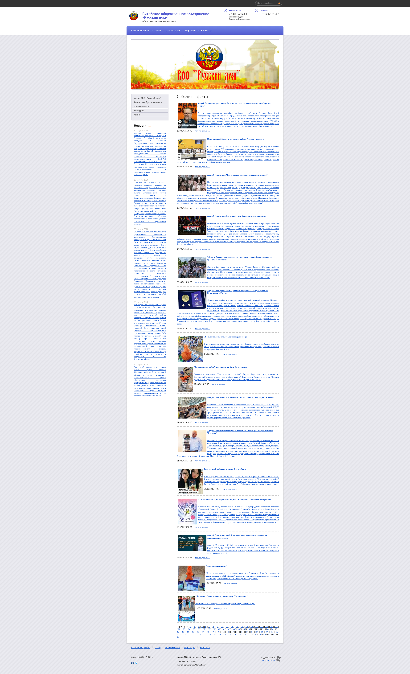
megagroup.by (268, 660)
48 (208, 632)
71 (220, 634)
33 (234, 629)
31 (224, 629)
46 (198, 632)
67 (200, 634)
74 (235, 634)
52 (227, 632)
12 (232, 626)
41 (273, 629)
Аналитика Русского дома (148, 102)
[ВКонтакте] (132, 663)
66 (195, 634)
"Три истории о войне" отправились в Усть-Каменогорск (220, 367)
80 (264, 634)
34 (239, 629)
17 (256, 626)
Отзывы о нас (173, 30)
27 (204, 629)
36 (248, 629)
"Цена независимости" (216, 566)
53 (232, 632)
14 (242, 626)
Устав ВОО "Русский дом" (147, 98)
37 (253, 629)
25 (194, 629)
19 (266, 626)
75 (240, 634)
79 (259, 634)
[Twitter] (136, 663)
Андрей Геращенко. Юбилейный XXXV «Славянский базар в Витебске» (241, 397)
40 (268, 629)
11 (227, 626)
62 (277, 632)
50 (218, 632)
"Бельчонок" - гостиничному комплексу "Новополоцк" (221, 596)
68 (205, 634)
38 (258, 629)
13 (237, 626)
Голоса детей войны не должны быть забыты (225, 469)
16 (251, 626)
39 (263, 629)
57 (252, 632)
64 (185, 634)
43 (183, 632)
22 (179, 629)
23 (184, 629)
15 (247, 626)
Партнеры (190, 30)
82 (274, 634)
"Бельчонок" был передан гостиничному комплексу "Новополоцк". (225, 603)
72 (225, 634)
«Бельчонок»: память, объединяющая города (225, 337)
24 (189, 629)
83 (178, 637)
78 (255, 634)
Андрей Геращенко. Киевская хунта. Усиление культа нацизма (236, 216)
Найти (279, 3)
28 (209, 629)
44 (188, 632)
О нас (158, 30)
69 (210, 634)
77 (250, 634)
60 (267, 632)
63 (180, 634)
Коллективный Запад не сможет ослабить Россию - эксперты (235, 139)
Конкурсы (139, 110)
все (149, 126)
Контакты (206, 30)
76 (245, 634)
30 (219, 629)
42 (178, 632)
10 (222, 626)
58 (257, 632)
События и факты (140, 30)
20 (271, 626)
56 (247, 632)
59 (262, 632)
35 (243, 629)
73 (230, 634)
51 (222, 632)
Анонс (137, 114)
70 (215, 634)
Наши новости (141, 106)
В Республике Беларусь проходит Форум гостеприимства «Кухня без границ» (234, 499)
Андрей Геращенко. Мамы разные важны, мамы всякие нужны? (237, 175)
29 (214, 629)
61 (272, 632)
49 (213, 632)
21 (276, 626)
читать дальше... (202, 131)
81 (269, 634)
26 (199, 629)
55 (242, 632)
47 (203, 632)
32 (229, 629)
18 (261, 626)
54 (237, 632)
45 (193, 632)
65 (190, 634)
